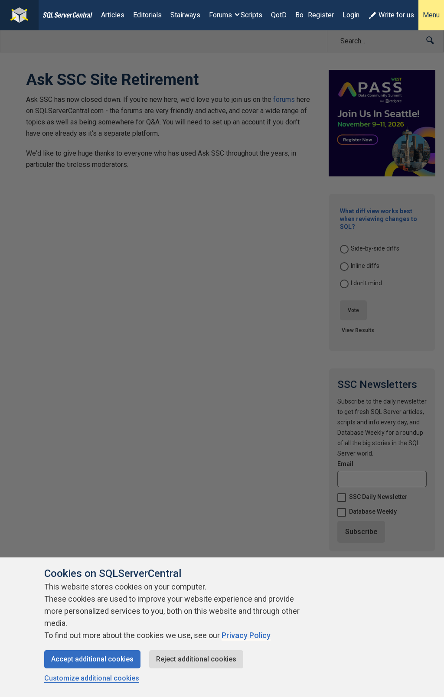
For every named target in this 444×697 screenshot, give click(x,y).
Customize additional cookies (91, 678)
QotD (279, 15)
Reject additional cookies (196, 659)
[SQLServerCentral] (19, 15)
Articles (112, 15)
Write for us (396, 15)
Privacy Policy (246, 635)
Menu (431, 15)
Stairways (185, 15)
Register (321, 15)
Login (351, 15)
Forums (220, 15)
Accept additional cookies (92, 659)
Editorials (147, 15)
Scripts (251, 15)
